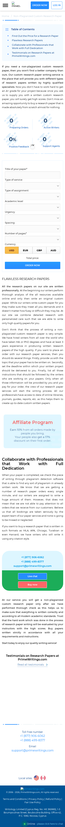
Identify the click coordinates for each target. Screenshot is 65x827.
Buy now (32, 585)
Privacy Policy (36, 799)
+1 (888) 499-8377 (32, 561)
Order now (39, 5)
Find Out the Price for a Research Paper (35, 36)
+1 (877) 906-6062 (32, 557)
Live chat (32, 576)
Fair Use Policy (33, 802)
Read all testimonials (31, 665)
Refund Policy (53, 799)
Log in (57, 5)
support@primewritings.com (33, 566)
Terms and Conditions (15, 799)
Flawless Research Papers (27, 40)
